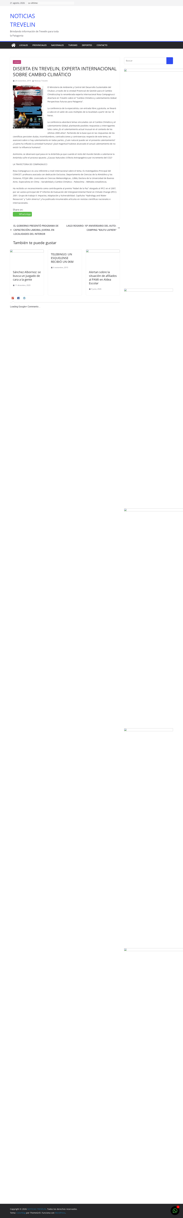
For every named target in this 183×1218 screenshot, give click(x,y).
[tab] (13, 299)
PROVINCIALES (39, 45)
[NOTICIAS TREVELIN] (13, 45)
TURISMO (72, 45)
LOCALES (23, 45)
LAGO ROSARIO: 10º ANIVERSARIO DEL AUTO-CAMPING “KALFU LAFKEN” (91, 227)
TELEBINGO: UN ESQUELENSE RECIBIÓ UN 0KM (62, 258)
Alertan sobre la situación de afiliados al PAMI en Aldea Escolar (103, 277)
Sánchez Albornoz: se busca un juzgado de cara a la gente (27, 275)
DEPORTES (87, 45)
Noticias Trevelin (41, 81)
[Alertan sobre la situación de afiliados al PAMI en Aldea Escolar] (103, 251)
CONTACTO (102, 45)
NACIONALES (57, 45)
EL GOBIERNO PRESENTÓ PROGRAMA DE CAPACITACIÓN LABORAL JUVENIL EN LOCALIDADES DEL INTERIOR (35, 230)
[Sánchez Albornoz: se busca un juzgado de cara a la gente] (27, 251)
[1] (175, 1212)
